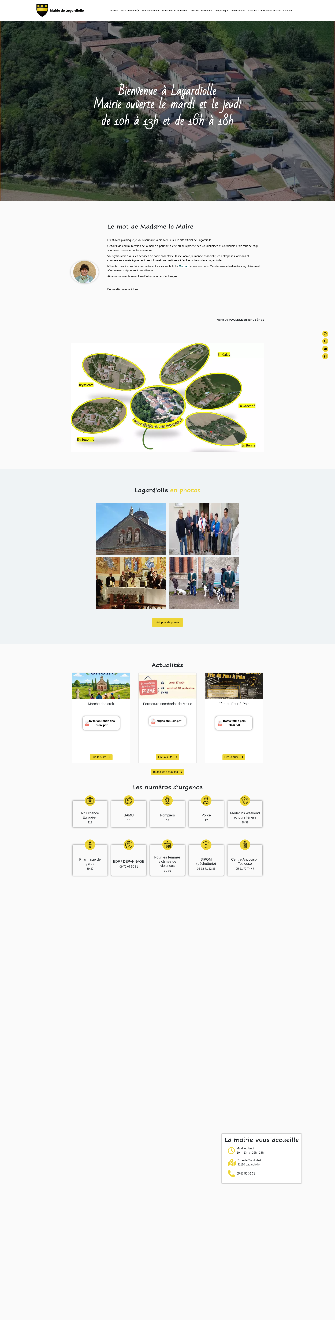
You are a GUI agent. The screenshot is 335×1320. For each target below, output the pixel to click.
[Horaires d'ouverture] (325, 334)
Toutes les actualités (165, 771)
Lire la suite (99, 757)
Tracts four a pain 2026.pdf (234, 723)
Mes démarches (150, 10)
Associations (238, 10)
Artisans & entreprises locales (264, 10)
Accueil (114, 10)
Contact (287, 10)
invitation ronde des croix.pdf (101, 723)
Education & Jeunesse (174, 10)
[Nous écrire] (325, 349)
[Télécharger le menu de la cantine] (325, 356)
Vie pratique (222, 10)
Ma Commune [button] (129, 10)
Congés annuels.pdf (167, 720)
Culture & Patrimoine (201, 10)
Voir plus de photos (167, 622)
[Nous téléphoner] (325, 341)
